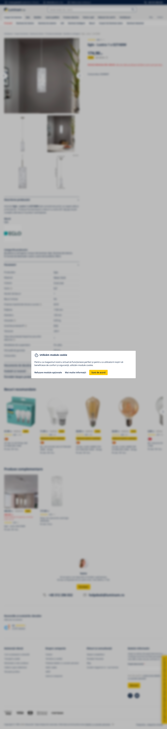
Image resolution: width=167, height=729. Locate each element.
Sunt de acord (98, 372)
